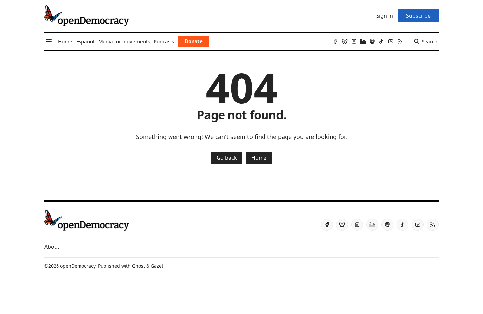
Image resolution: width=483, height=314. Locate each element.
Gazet (157, 266)
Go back (227, 157)
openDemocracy (77, 266)
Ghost (138, 266)
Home (258, 157)
